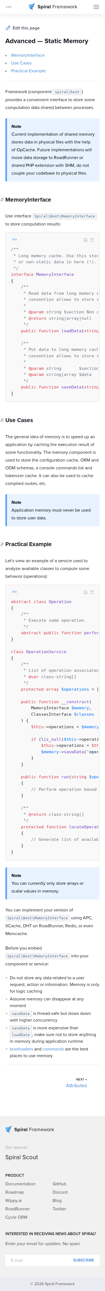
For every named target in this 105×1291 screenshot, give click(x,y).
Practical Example (28, 71)
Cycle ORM (16, 1217)
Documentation (20, 1184)
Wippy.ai (13, 1200)
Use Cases (21, 63)
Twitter (59, 1209)
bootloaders (21, 1049)
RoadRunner (17, 1209)
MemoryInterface (28, 55)
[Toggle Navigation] (96, 7)
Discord (60, 1192)
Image (85, 240)
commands (53, 1049)
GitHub (59, 1184)
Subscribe (83, 1260)
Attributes (76, 1085)
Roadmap (14, 1192)
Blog (57, 1200)
